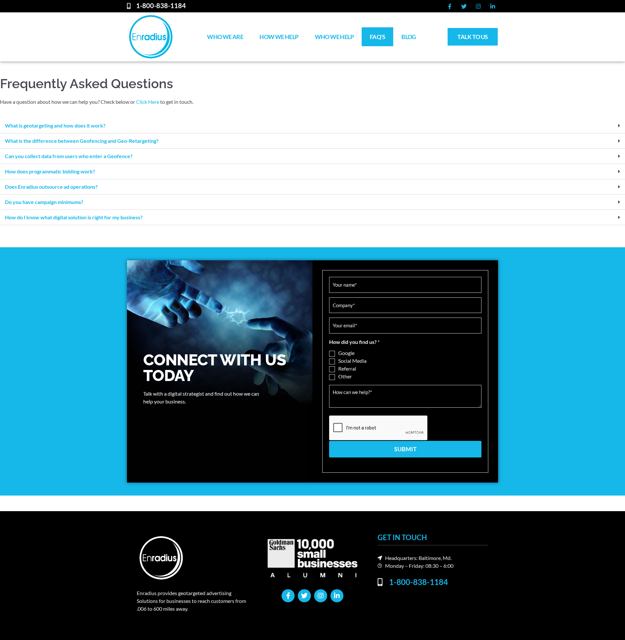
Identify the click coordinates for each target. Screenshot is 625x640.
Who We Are (225, 36)
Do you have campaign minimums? (44, 202)
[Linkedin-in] (492, 6)
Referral (347, 368)
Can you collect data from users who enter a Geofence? (68, 156)
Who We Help (334, 36)
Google (346, 353)
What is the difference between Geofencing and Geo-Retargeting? (82, 141)
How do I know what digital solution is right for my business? (74, 217)
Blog (408, 36)
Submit (405, 449)
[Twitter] (463, 6)
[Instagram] (478, 6)
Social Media (352, 361)
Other (345, 376)
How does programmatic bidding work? (50, 171)
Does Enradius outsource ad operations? (51, 187)
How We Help (278, 36)
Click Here (147, 102)
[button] (312, 125)
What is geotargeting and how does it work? (55, 125)
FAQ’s (377, 36)
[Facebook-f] (449, 6)
